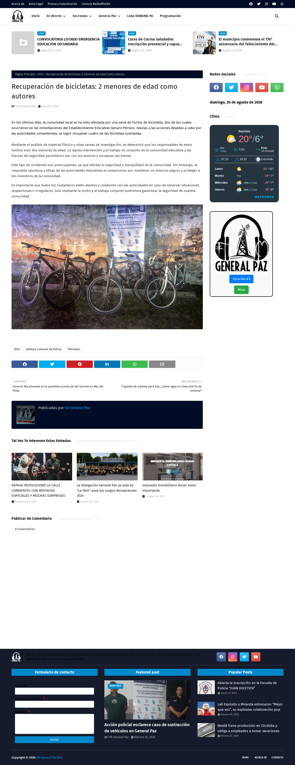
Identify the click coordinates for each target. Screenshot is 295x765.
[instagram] (266, 4)
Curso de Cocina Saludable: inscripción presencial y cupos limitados (101, 42)
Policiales (74, 349)
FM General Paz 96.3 (49, 757)
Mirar (241, 290)
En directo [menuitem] (54, 16)
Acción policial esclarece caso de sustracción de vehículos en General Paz (146, 727)
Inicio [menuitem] (36, 16)
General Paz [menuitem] (107, 16)
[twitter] (259, 4)
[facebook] (251, 4)
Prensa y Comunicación (62, 4)
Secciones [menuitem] (80, 16)
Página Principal (25, 74)
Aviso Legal (36, 4)
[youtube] (274, 4)
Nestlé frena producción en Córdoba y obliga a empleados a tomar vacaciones (248, 728)
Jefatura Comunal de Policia (44, 349)
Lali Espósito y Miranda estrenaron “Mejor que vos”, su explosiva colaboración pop (250, 707)
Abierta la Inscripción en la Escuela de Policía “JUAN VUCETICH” (247, 685)
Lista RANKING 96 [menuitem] (140, 16)
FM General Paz (119, 737)
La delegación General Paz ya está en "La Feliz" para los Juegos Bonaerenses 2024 (107, 490)
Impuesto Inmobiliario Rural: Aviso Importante (169, 488)
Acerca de (18, 4)
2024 (41, 74)
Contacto (277, 757)
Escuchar (240, 279)
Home (245, 757)
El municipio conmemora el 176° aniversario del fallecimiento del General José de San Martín (194, 42)
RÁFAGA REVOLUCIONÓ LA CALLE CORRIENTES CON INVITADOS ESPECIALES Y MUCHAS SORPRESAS (38, 490)
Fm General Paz (25, 106)
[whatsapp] (281, 4)
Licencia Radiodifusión (96, 4)
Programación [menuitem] (170, 16)
